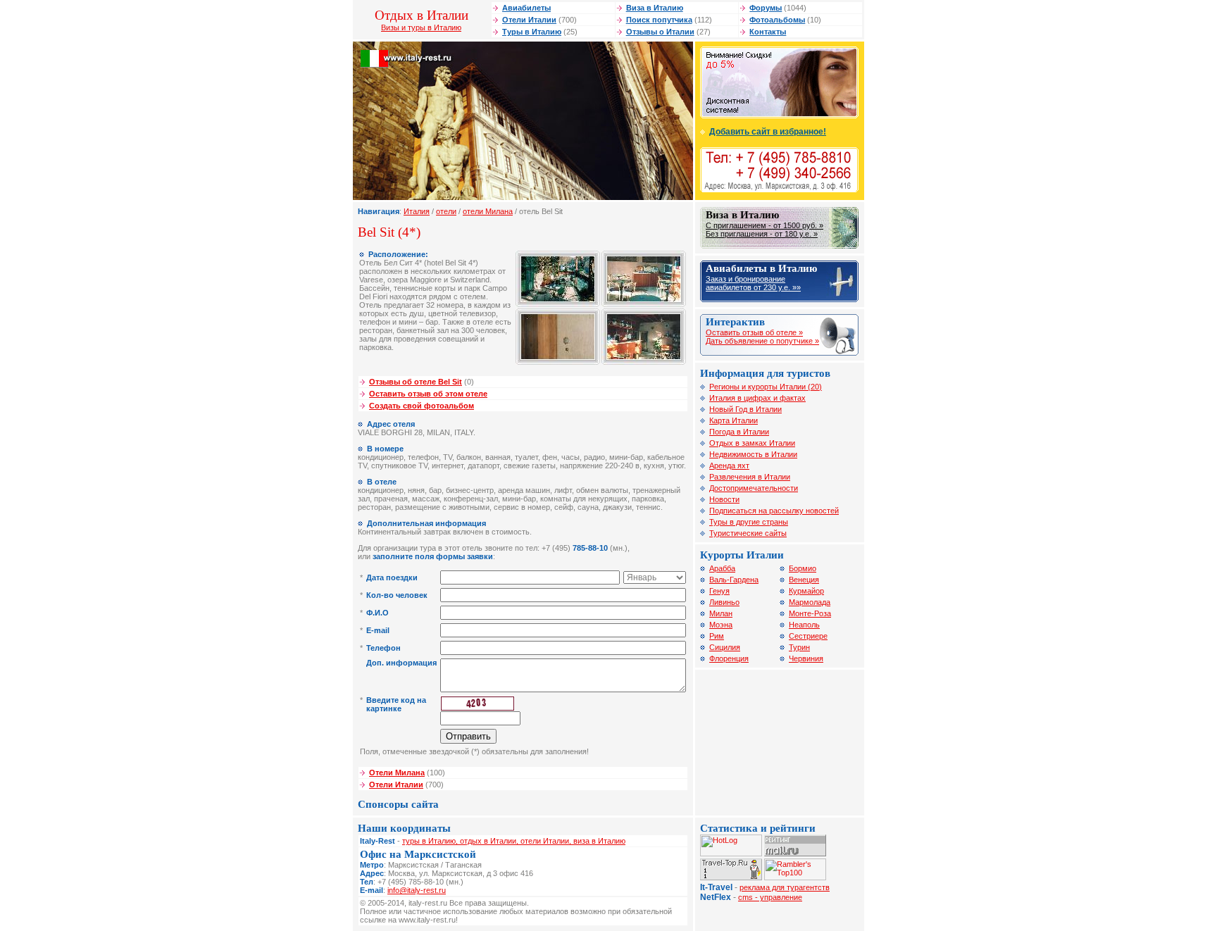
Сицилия (724, 647)
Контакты (767, 31)
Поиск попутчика (659, 19)
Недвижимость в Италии (753, 454)
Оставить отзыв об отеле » (754, 332)
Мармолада (809, 602)
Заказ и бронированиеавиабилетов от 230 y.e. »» (753, 283)
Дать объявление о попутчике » (762, 341)
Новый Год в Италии (745, 409)
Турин (799, 647)
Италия (417, 211)
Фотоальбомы (777, 19)
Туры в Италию (531, 31)
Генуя (719, 591)
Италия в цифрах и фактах (757, 398)
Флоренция (729, 658)
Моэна (720, 624)
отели (446, 211)
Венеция (804, 579)
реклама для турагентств (784, 887)
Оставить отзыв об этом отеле (428, 393)
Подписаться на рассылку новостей (774, 510)
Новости (724, 499)
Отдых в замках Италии (752, 443)
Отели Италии (529, 19)
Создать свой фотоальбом (421, 405)
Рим (716, 636)
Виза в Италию (654, 8)
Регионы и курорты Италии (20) (765, 386)
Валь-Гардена (734, 579)
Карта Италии (733, 420)
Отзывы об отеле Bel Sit (415, 381)
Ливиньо (724, 602)
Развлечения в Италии (749, 477)
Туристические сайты (748, 533)
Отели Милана (397, 772)
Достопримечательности (753, 488)
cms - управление (770, 897)
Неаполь (804, 624)
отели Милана (488, 211)
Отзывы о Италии (660, 31)
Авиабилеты (526, 8)
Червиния (806, 658)
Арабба (722, 568)
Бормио (802, 568)
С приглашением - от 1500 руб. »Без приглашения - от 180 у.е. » (764, 229)
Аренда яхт (729, 465)
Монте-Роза (810, 613)
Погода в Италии (739, 431)
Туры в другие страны (748, 522)
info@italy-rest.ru (416, 890)
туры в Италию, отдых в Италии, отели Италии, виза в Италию (513, 841)
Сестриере (808, 636)
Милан (720, 613)
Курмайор (806, 591)
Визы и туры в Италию (421, 27)
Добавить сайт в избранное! (767, 132)
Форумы (765, 8)
